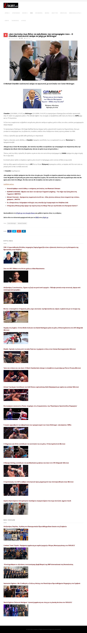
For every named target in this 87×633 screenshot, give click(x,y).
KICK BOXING (38, 13)
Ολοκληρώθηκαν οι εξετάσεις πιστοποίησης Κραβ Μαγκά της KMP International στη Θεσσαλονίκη (38, 564)
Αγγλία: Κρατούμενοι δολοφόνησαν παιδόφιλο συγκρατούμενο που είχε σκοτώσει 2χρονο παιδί (37, 501)
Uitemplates (58, 629)
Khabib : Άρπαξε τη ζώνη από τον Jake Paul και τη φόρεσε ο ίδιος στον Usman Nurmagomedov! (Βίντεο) (40, 349)
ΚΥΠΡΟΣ (23, 20)
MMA (31, 13)
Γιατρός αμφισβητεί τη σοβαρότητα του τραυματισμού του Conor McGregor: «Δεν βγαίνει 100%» (38, 425)
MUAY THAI (55, 13)
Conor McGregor (12, 223)
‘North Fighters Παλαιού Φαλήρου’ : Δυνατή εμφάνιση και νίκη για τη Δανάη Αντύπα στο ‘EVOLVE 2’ (38, 602)
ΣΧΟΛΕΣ (24, 13)
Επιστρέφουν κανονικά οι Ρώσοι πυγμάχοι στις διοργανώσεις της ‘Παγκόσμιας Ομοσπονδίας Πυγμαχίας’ (40, 406)
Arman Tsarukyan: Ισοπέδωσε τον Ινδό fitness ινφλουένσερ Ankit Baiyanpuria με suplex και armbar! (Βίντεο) (41, 387)
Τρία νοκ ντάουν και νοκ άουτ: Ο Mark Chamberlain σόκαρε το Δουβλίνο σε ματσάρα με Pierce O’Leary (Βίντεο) (42, 368)
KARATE (7, 20)
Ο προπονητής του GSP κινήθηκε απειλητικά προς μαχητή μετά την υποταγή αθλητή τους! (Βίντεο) (38, 482)
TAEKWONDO (15, 20)
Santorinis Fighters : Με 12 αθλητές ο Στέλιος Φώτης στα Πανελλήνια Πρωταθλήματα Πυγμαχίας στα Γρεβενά (42, 583)
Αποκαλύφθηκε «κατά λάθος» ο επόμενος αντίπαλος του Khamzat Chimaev (33, 188)
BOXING (47, 13)
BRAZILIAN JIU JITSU (74, 13)
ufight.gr (45, 217)
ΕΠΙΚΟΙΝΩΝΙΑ (16, 13)
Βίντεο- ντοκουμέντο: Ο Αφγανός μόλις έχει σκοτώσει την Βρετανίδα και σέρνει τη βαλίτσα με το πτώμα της (42, 309)
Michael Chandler (22, 223)
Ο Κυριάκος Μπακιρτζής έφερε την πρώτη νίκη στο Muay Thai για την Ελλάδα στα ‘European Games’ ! (42, 206)
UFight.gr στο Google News (25, 213)
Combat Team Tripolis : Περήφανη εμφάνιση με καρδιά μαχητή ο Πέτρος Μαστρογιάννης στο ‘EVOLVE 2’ (39, 545)
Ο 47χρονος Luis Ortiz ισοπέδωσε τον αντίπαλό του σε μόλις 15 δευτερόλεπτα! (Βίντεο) (34, 444)
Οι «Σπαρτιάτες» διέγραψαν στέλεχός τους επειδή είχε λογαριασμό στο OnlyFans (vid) (37, 202)
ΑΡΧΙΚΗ (7, 13)
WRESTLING (63, 13)
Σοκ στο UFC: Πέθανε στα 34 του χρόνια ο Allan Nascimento (24, 268)
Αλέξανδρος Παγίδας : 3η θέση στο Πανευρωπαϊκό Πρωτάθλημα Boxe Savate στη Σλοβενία (35, 526)
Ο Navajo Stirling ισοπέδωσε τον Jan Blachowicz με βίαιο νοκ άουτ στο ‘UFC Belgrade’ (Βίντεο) (36, 463)
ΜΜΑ (37, 217)
